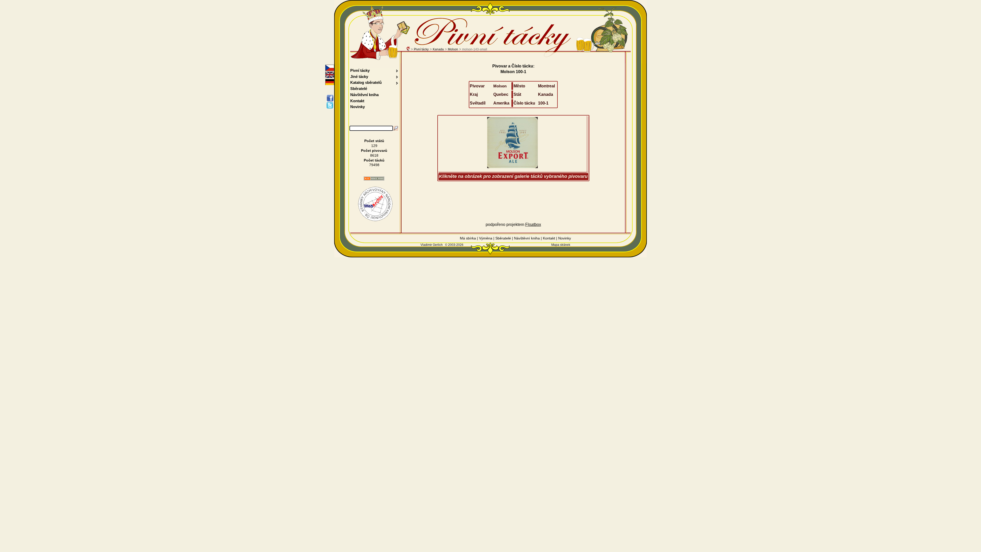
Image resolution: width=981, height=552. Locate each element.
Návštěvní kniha (364, 95)
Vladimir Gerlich (432, 245)
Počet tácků (374, 160)
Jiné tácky (359, 76)
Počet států (374, 141)
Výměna (485, 238)
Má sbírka (468, 238)
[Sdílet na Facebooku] (330, 98)
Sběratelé (358, 88)
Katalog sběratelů (366, 82)
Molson (453, 49)
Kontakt (357, 101)
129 (374, 146)
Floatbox (533, 224)
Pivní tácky (421, 49)
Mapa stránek (560, 245)
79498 (374, 165)
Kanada (438, 49)
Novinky (357, 107)
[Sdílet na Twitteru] (330, 105)
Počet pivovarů (374, 150)
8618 (374, 155)
